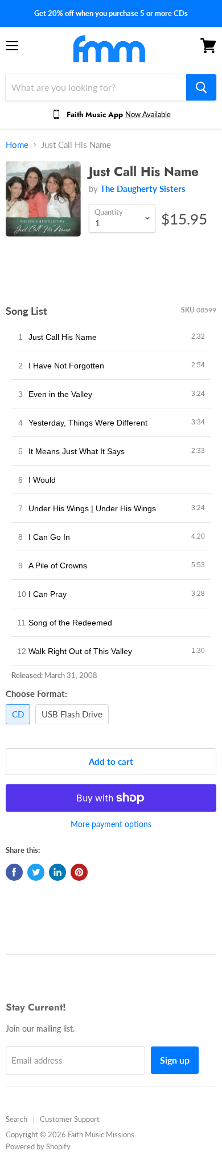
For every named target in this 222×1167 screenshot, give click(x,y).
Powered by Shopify (38, 1146)
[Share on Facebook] (14, 872)
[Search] (201, 87)
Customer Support (70, 1119)
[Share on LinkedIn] (57, 872)
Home (17, 145)
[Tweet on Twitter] (35, 872)
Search (16, 1119)
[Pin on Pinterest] (79, 872)
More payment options (111, 824)
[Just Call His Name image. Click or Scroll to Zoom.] (43, 204)
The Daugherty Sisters (143, 188)
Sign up (175, 1059)
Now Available (148, 114)
